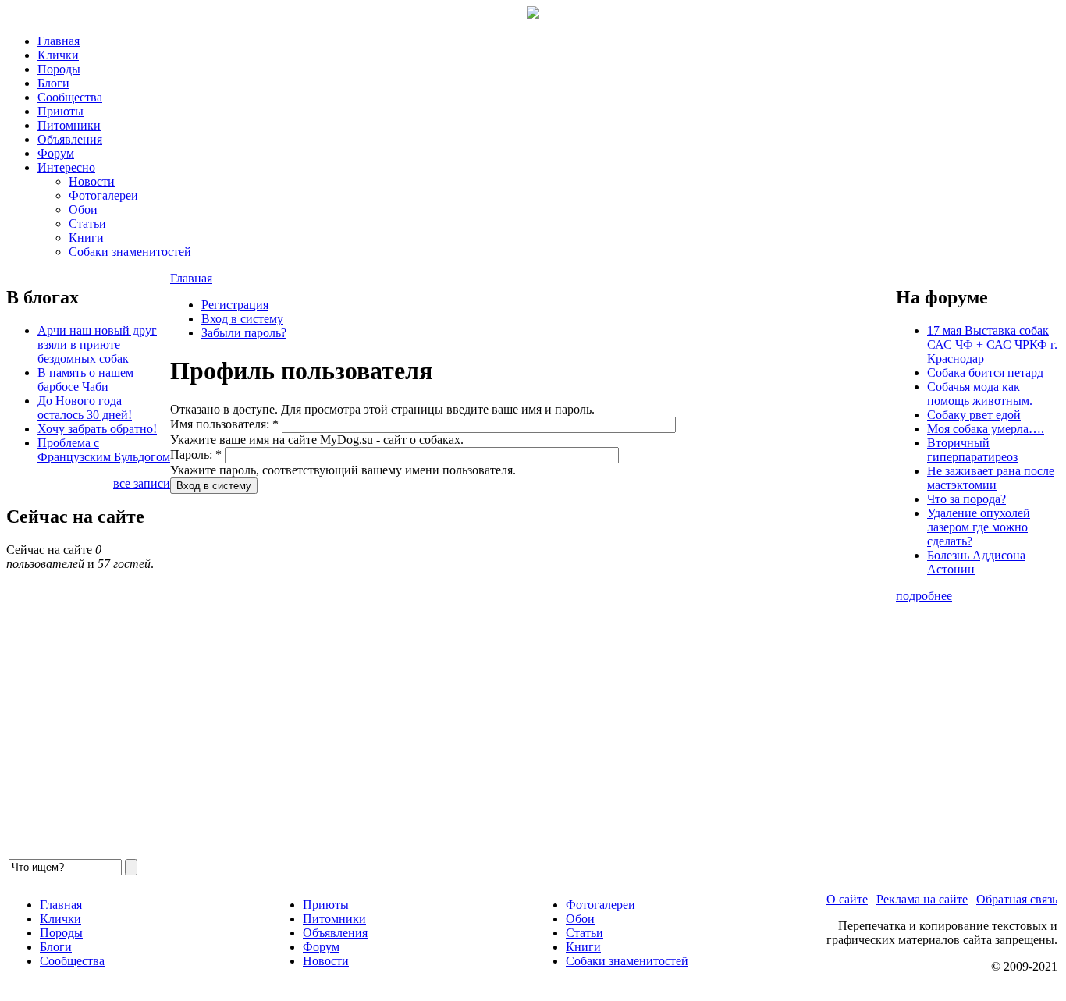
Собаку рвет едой (974, 414)
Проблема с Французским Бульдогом (103, 449)
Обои (83, 209)
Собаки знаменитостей (130, 251)
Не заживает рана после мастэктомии (990, 478)
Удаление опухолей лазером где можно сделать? (978, 527)
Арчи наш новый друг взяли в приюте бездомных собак (97, 344)
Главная (58, 41)
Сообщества (69, 97)
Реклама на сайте (922, 899)
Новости (92, 181)
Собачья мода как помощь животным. (979, 393)
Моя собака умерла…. (985, 428)
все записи (141, 483)
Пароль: (196, 454)
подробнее (924, 595)
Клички (58, 55)
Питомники (69, 125)
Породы (58, 69)
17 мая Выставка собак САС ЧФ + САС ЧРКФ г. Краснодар (992, 344)
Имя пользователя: (224, 424)
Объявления (69, 139)
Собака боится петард (985, 372)
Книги (86, 237)
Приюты (60, 111)
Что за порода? (966, 499)
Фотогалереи (103, 195)
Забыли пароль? (243, 332)
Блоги (53, 83)
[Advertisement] (533, 675)
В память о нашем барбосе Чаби (85, 379)
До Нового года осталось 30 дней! (84, 407)
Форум (55, 153)
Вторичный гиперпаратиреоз (972, 449)
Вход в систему (242, 318)
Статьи (87, 223)
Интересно (66, 167)
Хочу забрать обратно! (97, 428)
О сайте (847, 899)
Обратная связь (1016, 899)
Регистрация (234, 304)
